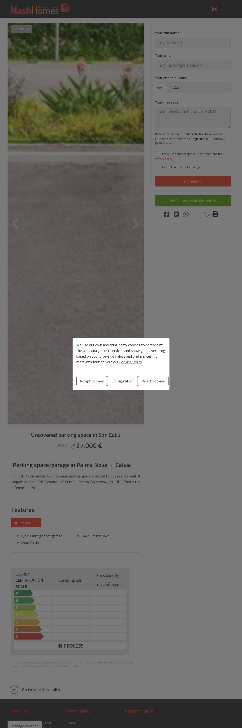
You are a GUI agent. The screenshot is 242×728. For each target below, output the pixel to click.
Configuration (122, 381)
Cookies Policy (130, 362)
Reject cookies (153, 381)
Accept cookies (92, 381)
